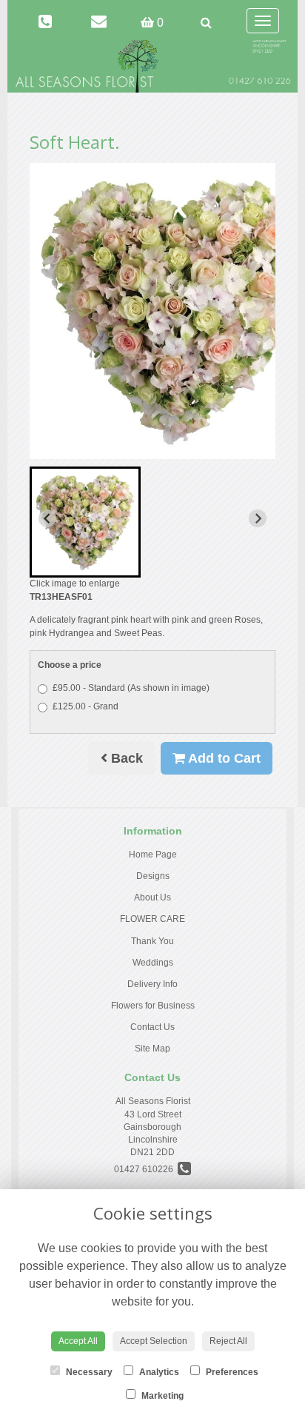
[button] (85, 522)
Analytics (158, 1372)
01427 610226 (146, 1169)
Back (125, 758)
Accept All (78, 1341)
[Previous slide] (47, 518)
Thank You (152, 941)
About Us (152, 897)
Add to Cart (223, 758)
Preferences (231, 1372)
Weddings (153, 962)
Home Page (153, 854)
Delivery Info (152, 984)
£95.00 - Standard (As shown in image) (131, 688)
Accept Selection (153, 1341)
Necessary (88, 1372)
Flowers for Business (153, 1005)
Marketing (161, 1396)
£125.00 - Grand (85, 706)
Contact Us (152, 1027)
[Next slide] (258, 518)
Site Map (152, 1048)
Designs (153, 876)
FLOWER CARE (152, 919)
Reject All (228, 1341)
